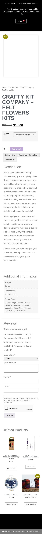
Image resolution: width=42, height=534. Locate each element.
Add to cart (16, 149)
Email (7, 386)
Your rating (9, 355)
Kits (17, 87)
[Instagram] (21, 525)
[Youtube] (25, 525)
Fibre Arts (11, 87)
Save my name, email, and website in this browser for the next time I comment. (21, 401)
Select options (11, 504)
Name (7, 377)
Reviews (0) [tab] (10, 160)
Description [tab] (10, 155)
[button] (30, 28)
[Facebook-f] (16, 525)
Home (4, 87)
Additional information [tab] (28, 155)
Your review (10, 363)
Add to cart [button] (11, 468)
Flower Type (6, 134)
